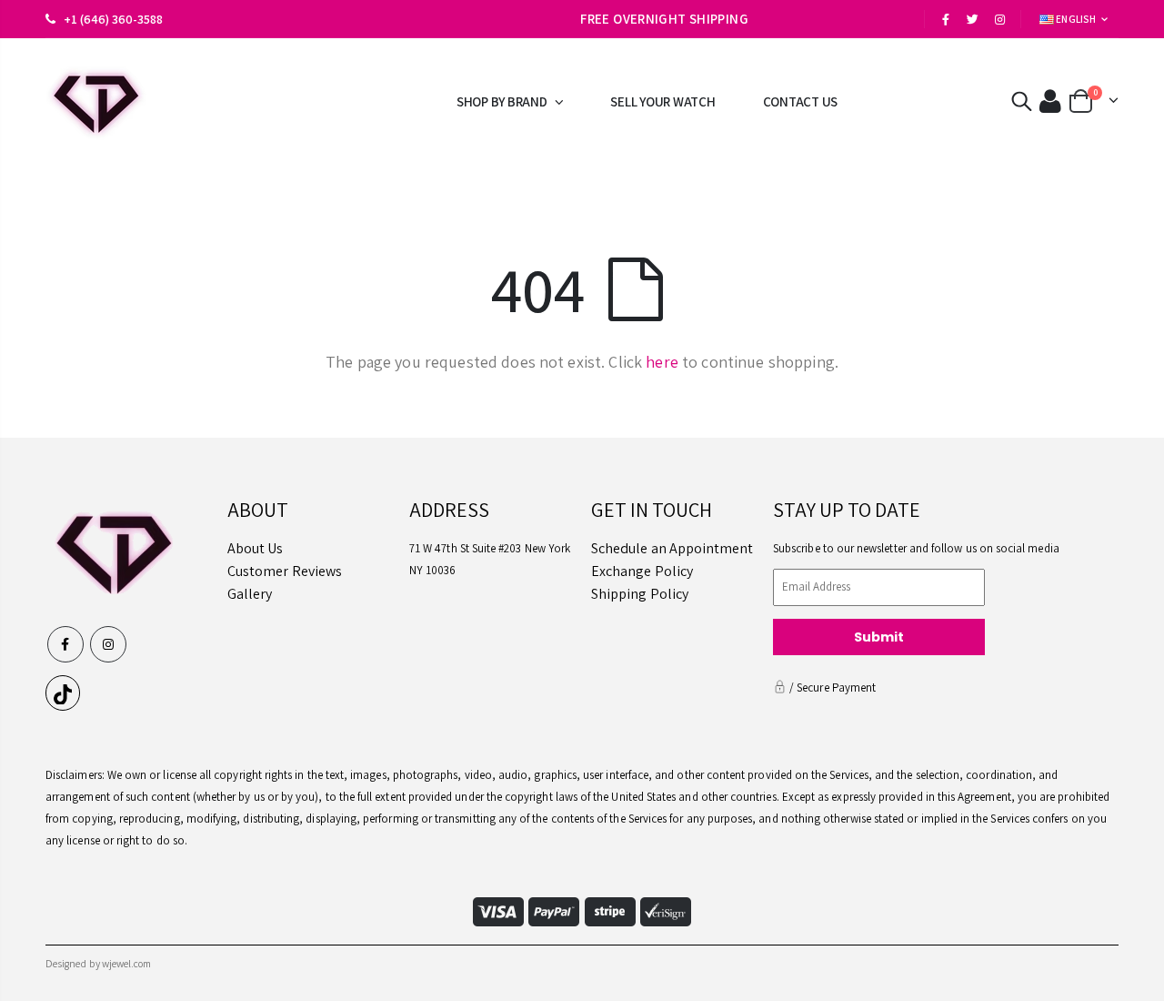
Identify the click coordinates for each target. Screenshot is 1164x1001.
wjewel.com (127, 963)
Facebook (65, 644)
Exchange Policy (642, 571)
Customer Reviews (284, 571)
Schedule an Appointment (672, 548)
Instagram (108, 644)
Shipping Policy (639, 593)
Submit (879, 637)
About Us (255, 548)
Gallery (249, 593)
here (662, 361)
